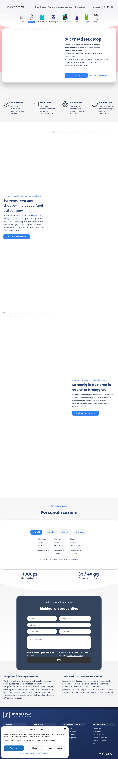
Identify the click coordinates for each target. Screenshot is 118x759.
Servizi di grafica (69, 738)
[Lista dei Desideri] (108, 6)
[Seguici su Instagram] (103, 754)
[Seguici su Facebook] (100, 754)
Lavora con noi (98, 735)
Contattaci (80, 7)
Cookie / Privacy (99, 741)
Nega (34, 748)
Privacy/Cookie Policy (26, 753)
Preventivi (97, 732)
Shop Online (40, 7)
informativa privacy (75, 656)
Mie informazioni (69, 732)
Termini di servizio (100, 738)
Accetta (13, 748)
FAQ (94, 743)
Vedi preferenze (56, 748)
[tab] (36, 532)
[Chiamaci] (111, 754)
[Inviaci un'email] (107, 754)
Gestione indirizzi (70, 735)
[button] (65, 730)
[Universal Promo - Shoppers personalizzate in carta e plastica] (14, 7)
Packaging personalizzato (60, 7)
